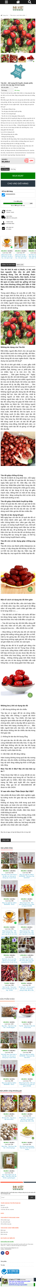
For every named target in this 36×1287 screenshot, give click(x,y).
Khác (2, 1213)
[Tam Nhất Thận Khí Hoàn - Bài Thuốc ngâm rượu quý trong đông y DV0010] (26, 950)
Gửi (32, 1197)
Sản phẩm (4, 1261)
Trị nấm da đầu (4, 1207)
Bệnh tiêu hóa (4, 1232)
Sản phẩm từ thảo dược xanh (10, 1217)
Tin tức (3, 1265)
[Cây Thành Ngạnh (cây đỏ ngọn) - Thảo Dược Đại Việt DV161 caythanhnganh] (9, 1165)
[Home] (18, 8)
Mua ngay (17, 176)
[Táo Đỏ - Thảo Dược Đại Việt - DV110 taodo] (27, 1016)
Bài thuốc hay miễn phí (8, 1238)
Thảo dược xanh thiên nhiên (17, 15)
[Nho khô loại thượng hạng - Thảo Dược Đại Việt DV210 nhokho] (27, 1137)
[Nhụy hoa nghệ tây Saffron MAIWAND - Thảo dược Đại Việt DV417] (26, 865)
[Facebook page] (2, 1253)
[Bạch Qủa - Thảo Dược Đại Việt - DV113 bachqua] (9, 1137)
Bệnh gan (3, 1230)
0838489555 (10, 194)
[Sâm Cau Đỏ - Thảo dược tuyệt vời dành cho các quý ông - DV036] (9, 978)
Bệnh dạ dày (4, 1234)
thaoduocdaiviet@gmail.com (11, 1248)
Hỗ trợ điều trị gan (5, 1220)
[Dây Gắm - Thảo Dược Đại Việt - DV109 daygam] (9, 1016)
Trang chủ (5, 15)
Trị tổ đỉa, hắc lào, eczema (7, 1209)
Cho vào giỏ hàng (17, 183)
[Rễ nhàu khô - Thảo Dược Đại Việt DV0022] (9, 1108)
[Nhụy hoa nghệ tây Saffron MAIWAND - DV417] (9, 893)
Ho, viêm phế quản (5, 1222)
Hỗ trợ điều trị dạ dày (6, 1224)
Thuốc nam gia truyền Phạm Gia (10, 1203)
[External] (17, 1272)
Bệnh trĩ (3, 1205)
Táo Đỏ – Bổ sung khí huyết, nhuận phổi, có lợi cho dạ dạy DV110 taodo (17, 84)
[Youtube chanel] (7, 1253)
